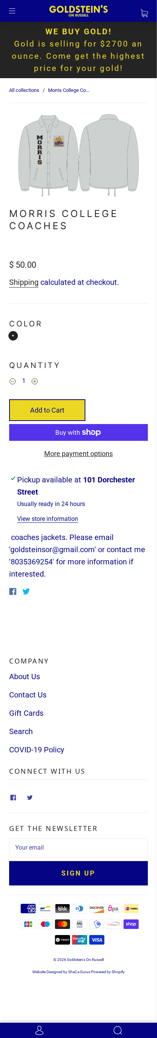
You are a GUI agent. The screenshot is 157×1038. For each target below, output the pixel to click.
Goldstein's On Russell (85, 960)
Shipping (23, 282)
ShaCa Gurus (79, 972)
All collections (24, 90)
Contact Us (27, 694)
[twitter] (29, 797)
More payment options (78, 454)
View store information (47, 518)
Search (21, 731)
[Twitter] (26, 591)
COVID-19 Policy (36, 749)
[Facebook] (12, 591)
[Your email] (78, 847)
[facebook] (13, 797)
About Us (24, 676)
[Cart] (144, 11)
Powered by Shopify (108, 972)
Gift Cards (26, 713)
